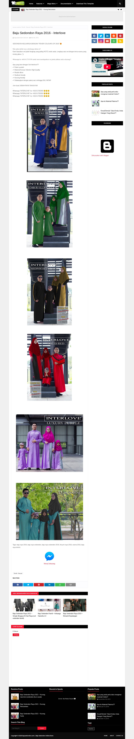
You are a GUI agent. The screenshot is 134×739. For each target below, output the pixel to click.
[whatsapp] (114, 41)
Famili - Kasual (26, 27)
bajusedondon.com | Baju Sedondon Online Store (37, 736)
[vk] (94, 41)
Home (105, 735)
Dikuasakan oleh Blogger (100, 155)
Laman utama (17, 27)
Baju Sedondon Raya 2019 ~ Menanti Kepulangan (73, 615)
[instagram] (101, 41)
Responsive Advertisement (67, 16)
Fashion (91, 729)
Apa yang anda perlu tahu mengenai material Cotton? (110, 93)
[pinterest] (120, 36)
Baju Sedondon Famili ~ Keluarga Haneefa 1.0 (49, 615)
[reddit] (114, 36)
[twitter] (101, 36)
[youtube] (107, 41)
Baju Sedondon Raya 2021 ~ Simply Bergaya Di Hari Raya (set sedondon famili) (24, 616)
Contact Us (119, 735)
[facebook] (94, 36)
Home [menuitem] (31, 4)
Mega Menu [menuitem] (51, 4)
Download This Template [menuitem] (85, 4)
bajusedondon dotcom (21, 38)
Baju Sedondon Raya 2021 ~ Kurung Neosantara (40, 9)
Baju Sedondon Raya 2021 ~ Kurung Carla (32, 715)
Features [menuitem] (39, 4)
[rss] (120, 41)
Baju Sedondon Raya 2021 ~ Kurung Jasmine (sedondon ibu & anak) (32, 696)
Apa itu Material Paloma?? (110, 101)
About (112, 735)
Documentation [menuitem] (66, 4)
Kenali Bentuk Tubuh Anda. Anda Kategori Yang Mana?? (112, 112)
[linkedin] (107, 36)
